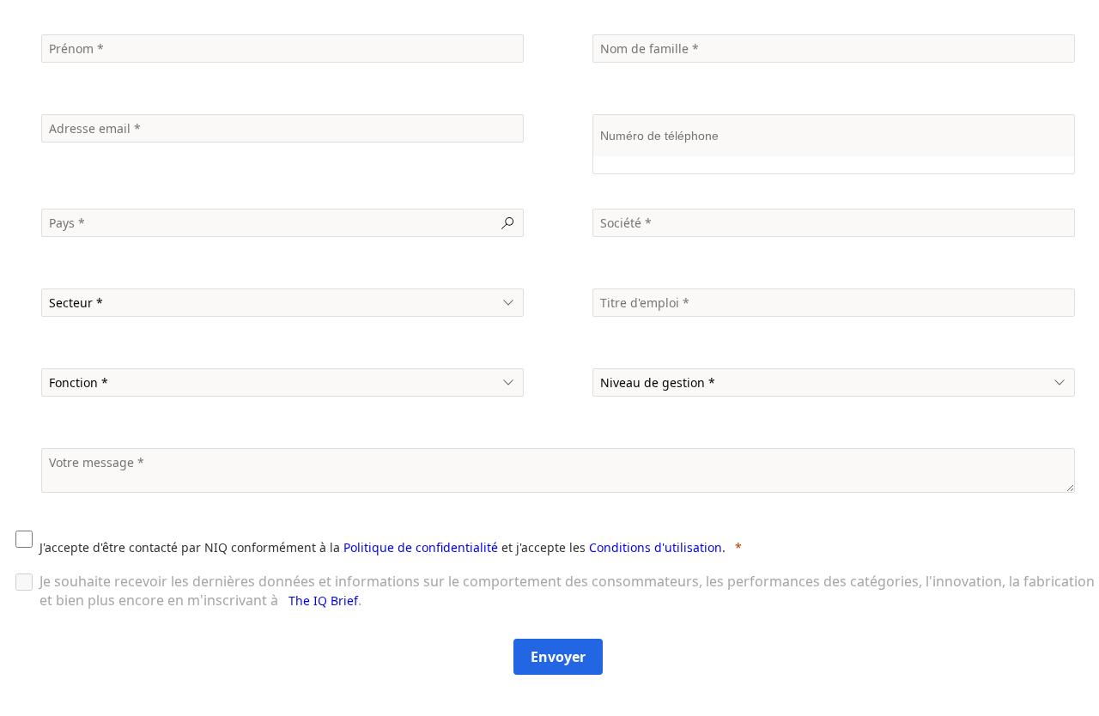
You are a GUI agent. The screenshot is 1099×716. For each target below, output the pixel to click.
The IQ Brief (323, 600)
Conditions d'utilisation (655, 547)
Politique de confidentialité (420, 547)
